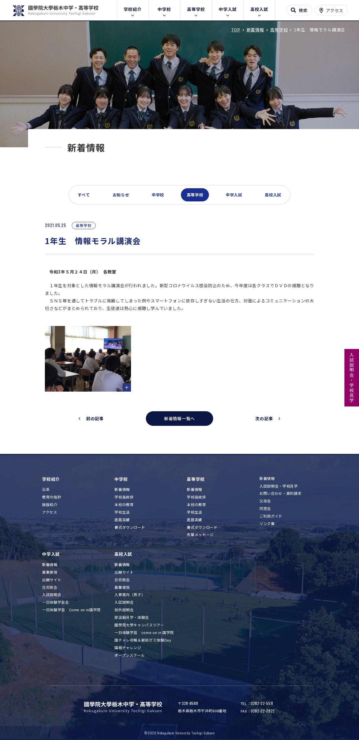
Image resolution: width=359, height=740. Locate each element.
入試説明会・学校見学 (352, 378)
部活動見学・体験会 (131, 617)
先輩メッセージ (200, 534)
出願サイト (51, 580)
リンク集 (267, 523)
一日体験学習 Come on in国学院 (71, 610)
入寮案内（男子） (129, 594)
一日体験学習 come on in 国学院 (144, 632)
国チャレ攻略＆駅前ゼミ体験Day (142, 640)
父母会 (265, 501)
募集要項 (49, 572)
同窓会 (265, 508)
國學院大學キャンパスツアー (139, 625)
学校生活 (122, 512)
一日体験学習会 (55, 602)
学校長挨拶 (124, 497)
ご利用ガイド (270, 516)
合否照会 (49, 587)
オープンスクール (129, 655)
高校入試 (259, 9)
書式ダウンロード (129, 527)
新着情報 (122, 489)
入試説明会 (51, 594)
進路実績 (122, 520)
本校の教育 (124, 504)
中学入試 (227, 9)
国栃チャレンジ (127, 647)
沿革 (46, 489)
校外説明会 (124, 610)
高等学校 (196, 9)
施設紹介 (49, 504)
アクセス (49, 512)
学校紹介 (132, 9)
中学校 (164, 9)
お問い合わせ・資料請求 (280, 493)
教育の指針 (51, 497)
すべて (84, 194)
